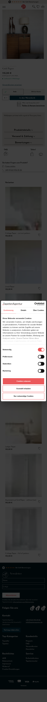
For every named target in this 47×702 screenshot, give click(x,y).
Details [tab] (23, 310)
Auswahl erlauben (23, 389)
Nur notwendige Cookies (23, 396)
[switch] (41, 357)
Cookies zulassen (24, 381)
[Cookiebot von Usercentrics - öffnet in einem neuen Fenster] (34, 303)
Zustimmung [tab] (8, 310)
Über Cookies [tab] (38, 310)
